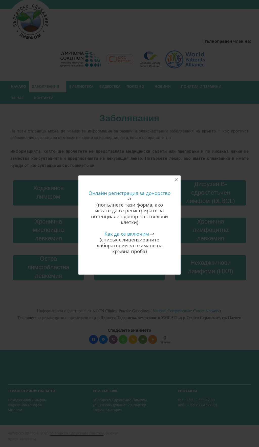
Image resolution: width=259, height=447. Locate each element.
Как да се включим (126, 233)
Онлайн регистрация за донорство (129, 193)
